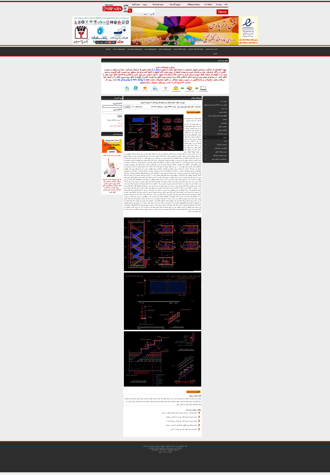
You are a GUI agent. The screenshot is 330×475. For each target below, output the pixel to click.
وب (151, 14)
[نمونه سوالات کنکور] (204, 152)
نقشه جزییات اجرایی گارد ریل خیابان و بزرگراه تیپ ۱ (181, 421)
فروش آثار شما (175, 4)
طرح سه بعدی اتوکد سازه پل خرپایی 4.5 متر (184, 429)
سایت (145, 14)
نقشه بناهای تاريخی (180, 49)
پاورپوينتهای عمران (119, 49)
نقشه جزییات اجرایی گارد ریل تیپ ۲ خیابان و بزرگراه (181, 417)
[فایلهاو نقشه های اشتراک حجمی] (204, 115)
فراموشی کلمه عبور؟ (116, 125)
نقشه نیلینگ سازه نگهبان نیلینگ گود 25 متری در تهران (181, 425)
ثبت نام (120, 123)
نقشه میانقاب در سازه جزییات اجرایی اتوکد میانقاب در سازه (179, 412)
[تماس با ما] (204, 101)
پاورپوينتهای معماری (164, 49)
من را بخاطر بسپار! (113, 120)
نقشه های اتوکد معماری (195, 49)
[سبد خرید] (204, 108)
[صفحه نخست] (204, 112)
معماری (108, 49)
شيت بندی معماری (211, 49)
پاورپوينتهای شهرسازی (134, 49)
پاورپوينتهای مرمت (150, 49)
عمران (215, 53)
